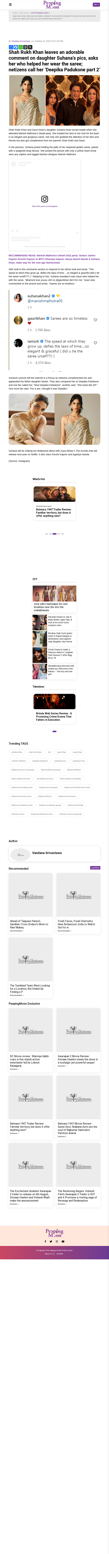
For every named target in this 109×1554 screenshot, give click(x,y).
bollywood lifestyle (75, 805)
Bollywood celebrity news (22, 805)
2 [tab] (50, 534)
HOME (15, 13)
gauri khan (61, 752)
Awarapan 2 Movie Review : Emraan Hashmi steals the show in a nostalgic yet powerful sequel (78, 1059)
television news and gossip (70, 814)
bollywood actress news (21, 796)
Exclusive (13, 1069)
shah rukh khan (35, 752)
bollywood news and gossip (22, 770)
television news (17, 814)
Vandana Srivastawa (21, 41)
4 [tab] (58, 534)
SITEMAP (59, 1254)
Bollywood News (74, 770)
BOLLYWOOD (24, 13)
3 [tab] (54, 534)
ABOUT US (49, 1254)
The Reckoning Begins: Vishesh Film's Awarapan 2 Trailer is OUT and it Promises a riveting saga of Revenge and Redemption (77, 1195)
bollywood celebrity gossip (50, 805)
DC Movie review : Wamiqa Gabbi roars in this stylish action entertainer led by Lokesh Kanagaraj (29, 1061)
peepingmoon (60, 761)
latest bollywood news (20, 779)
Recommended (16, 931)
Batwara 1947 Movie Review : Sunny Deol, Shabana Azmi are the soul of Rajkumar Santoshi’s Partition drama (77, 1128)
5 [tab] (62, 534)
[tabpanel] (54, 503)
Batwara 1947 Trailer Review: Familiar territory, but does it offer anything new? (53, 512)
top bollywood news (45, 779)
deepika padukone (40, 761)
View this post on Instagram (44, 206)
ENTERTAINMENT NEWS (40, 13)
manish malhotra (18, 761)
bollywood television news (42, 814)
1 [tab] (46, 534)
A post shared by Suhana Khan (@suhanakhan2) (44, 246)
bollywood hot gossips (48, 787)
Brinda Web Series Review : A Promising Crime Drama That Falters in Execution (54, 716)
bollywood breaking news (22, 787)
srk (49, 752)
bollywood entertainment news (77, 787)
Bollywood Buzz (45, 796)
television (38, 686)
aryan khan (77, 752)
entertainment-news (43, 506)
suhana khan (16, 752)
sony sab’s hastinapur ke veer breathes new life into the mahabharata (51, 607)
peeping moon (79, 761)
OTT (35, 579)
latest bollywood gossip (50, 770)
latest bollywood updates (70, 779)
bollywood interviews (67, 796)
